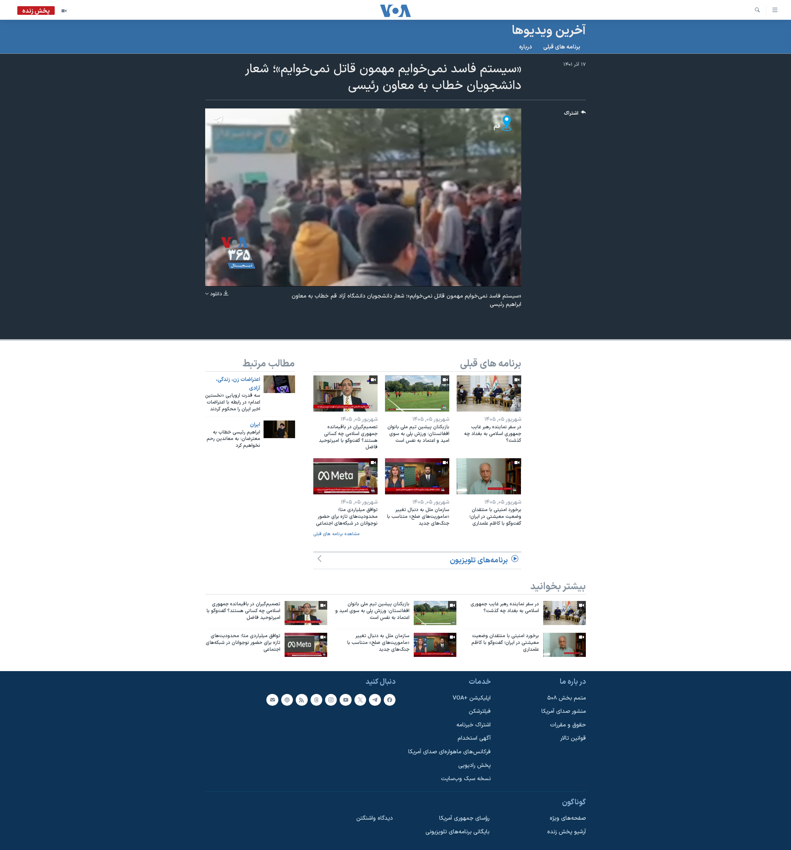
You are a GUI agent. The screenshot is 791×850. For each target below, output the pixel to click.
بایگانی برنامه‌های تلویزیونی (457, 832)
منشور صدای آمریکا (563, 711)
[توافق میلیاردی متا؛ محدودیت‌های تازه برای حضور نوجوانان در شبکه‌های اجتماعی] (345, 476)
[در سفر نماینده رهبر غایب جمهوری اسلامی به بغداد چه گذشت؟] (489, 393)
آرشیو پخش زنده (566, 832)
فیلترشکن (480, 711)
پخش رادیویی (474, 765)
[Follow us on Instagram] (331, 699)
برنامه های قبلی (561, 47)
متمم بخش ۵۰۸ (566, 698)
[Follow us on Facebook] (390, 699)
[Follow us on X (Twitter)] (360, 699)
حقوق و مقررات (568, 725)
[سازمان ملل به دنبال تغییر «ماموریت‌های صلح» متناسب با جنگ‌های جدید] (417, 476)
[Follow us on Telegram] (375, 699)
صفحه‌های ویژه (568, 818)
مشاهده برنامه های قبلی (336, 534)
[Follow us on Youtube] (345, 699)
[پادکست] (287, 699)
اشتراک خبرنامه (473, 725)
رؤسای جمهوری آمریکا (464, 818)
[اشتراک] (272, 699)
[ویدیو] (64, 10)
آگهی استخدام (474, 738)
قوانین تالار (573, 738)
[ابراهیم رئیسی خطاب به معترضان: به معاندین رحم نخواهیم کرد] (279, 429)
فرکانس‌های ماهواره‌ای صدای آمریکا (449, 752)
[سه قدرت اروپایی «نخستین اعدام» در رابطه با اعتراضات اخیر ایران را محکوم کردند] (279, 384)
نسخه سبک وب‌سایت (466, 779)
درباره (525, 47)
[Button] (575, 114)
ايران (255, 425)
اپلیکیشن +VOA (472, 698)
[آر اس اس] (301, 699)
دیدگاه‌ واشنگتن (374, 818)
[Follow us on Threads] (316, 699)
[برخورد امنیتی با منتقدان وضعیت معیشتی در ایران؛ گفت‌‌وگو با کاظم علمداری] (489, 476)
